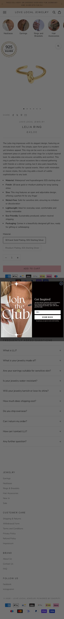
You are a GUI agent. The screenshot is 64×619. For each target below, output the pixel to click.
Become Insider (47, 317)
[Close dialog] (61, 283)
